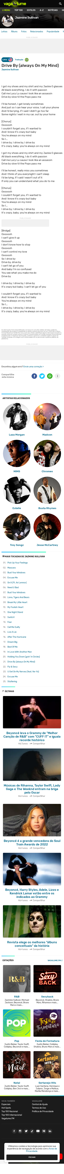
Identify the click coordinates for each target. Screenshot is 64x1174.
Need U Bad (13, 587)
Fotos (23, 31)
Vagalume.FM (54, 960)
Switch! (11, 617)
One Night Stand (15, 612)
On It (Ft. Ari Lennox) (17, 582)
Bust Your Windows (16, 572)
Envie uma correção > (33, 366)
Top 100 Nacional (9, 1111)
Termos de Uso (39, 1108)
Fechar (32, 1157)
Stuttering (12, 681)
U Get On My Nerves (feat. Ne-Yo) (23, 671)
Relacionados (36, 31)
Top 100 (18, 10)
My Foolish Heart (15, 607)
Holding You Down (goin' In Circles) (23, 657)
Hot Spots (6, 1108)
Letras (4, 31)
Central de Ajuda (40, 1104)
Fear (9, 622)
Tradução (19, 59)
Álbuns (14, 31)
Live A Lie (12, 632)
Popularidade (53, 31)
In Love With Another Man (19, 652)
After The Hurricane (16, 637)
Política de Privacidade (43, 1111)
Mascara (11, 568)
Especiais (5, 1104)
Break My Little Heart (17, 602)
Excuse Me (12, 577)
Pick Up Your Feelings (17, 563)
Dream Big (12, 642)
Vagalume (15, 4)
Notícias (53, 10)
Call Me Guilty (13, 627)
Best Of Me (12, 647)
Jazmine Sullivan (10, 69)
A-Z (42, 10)
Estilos (31, 10)
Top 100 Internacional (11, 1115)
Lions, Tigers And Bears (18, 597)
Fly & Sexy (12, 667)
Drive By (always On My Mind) (21, 662)
